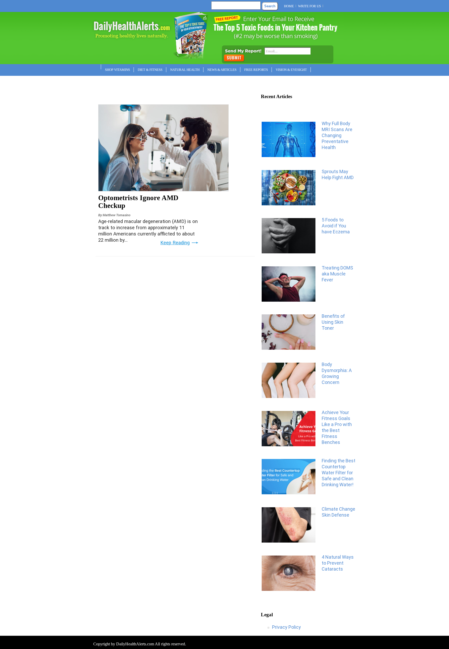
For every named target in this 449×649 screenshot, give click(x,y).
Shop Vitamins (117, 70)
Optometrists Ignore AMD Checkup (138, 201)
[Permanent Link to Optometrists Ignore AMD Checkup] (163, 189)
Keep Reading (175, 243)
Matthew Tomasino (116, 215)
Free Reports (256, 70)
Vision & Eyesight (291, 70)
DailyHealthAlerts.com (135, 644)
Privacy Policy (286, 627)
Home (289, 6)
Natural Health (185, 70)
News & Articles (221, 70)
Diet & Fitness (150, 70)
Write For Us (309, 6)
